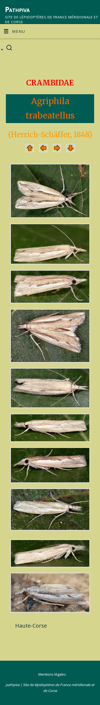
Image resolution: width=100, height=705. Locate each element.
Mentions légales (52, 674)
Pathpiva (17, 9)
